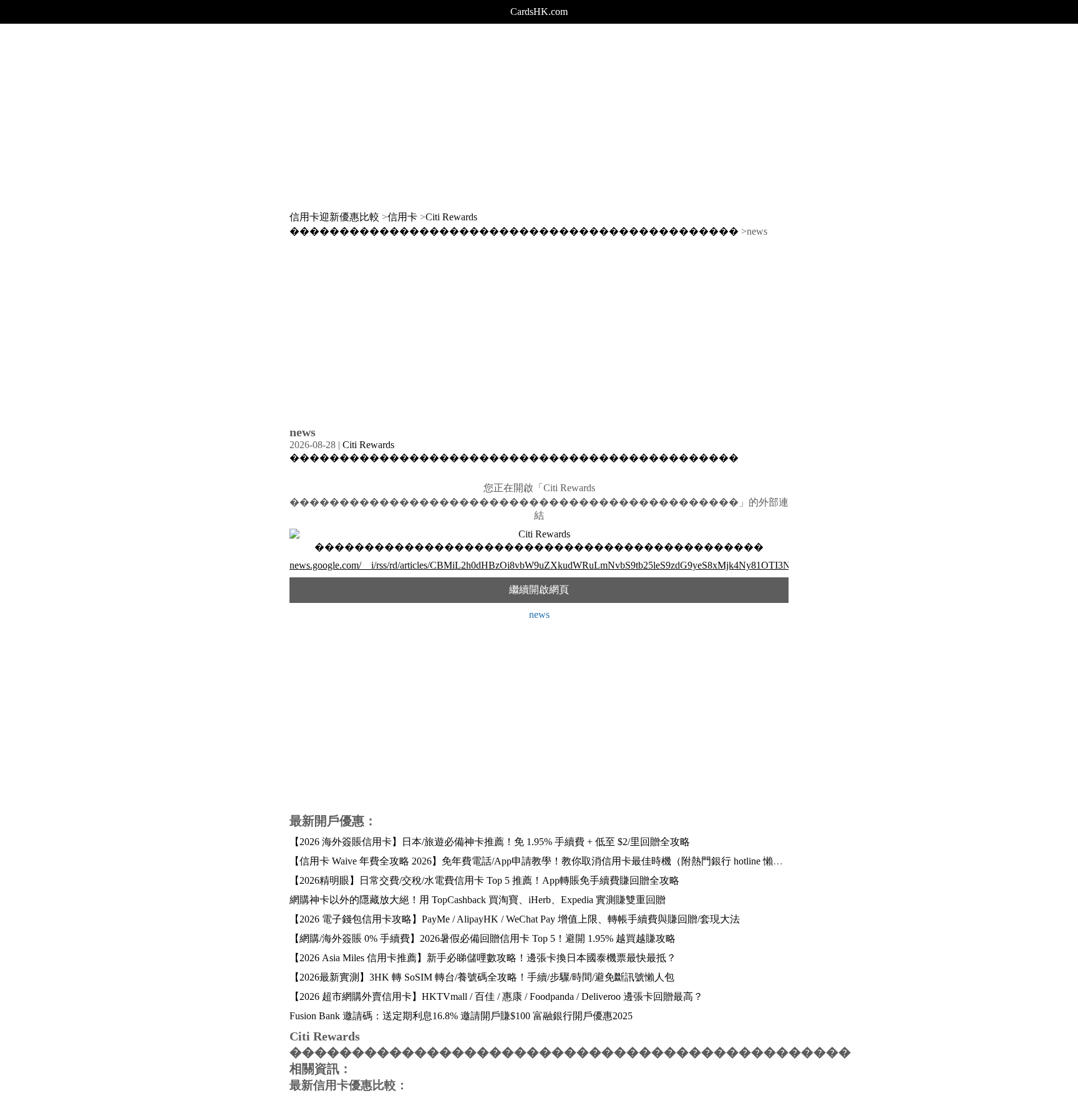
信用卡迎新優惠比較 (334, 217)
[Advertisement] (539, 111)
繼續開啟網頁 (539, 589)
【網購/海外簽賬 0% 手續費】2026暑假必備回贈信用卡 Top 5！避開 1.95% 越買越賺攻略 (482, 938)
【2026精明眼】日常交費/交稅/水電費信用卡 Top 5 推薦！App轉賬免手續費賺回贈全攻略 (484, 880)
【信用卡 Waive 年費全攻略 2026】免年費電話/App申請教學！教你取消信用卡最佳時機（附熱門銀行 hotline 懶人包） (546, 861)
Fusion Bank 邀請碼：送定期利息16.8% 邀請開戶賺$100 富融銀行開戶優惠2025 (461, 1016)
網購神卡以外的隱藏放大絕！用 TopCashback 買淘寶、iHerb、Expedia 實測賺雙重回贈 (477, 899)
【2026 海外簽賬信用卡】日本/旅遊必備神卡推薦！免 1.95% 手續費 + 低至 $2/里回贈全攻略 (489, 841)
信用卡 (402, 217)
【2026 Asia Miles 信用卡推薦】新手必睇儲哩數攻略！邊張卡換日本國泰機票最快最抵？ (482, 957)
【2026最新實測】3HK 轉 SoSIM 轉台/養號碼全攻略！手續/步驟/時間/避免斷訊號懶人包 (481, 977)
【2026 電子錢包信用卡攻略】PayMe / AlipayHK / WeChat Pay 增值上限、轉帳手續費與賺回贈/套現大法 (514, 919)
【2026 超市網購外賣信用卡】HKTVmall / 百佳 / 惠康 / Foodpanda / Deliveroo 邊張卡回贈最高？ (496, 996)
